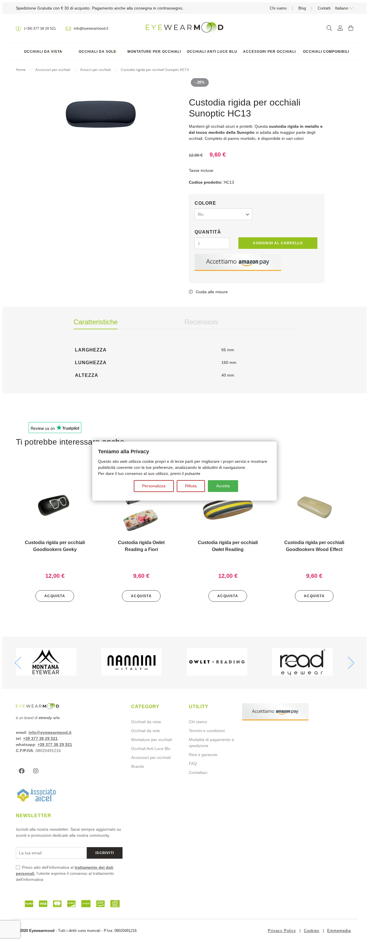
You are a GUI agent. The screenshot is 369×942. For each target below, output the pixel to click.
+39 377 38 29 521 (40, 738)
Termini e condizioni (207, 730)
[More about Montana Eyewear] (56, 662)
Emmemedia (339, 930)
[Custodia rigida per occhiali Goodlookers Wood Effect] (314, 508)
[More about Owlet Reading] (227, 662)
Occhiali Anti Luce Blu (212, 52)
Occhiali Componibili (326, 52)
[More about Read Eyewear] (312, 662)
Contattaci (198, 772)
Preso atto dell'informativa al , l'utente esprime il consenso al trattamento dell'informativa (65, 873)
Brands (137, 766)
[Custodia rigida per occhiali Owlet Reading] (227, 508)
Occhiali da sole (97, 52)
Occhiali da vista (43, 52)
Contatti (324, 8)
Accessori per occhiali (269, 52)
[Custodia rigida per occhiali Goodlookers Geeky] (54, 508)
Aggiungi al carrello (278, 243)
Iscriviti (104, 853)
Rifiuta (191, 486)
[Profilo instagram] (37, 771)
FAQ (193, 763)
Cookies (311, 930)
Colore (205, 203)
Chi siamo (278, 8)
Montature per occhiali (154, 52)
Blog (302, 8)
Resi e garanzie (203, 754)
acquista (54, 596)
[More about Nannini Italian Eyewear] (141, 662)
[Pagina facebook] (23, 771)
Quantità (208, 232)
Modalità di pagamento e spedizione (211, 742)
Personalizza (153, 486)
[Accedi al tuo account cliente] (340, 28)
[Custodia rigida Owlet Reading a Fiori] (141, 508)
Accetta (223, 486)
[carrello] (351, 28)
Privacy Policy (282, 930)
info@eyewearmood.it (50, 732)
